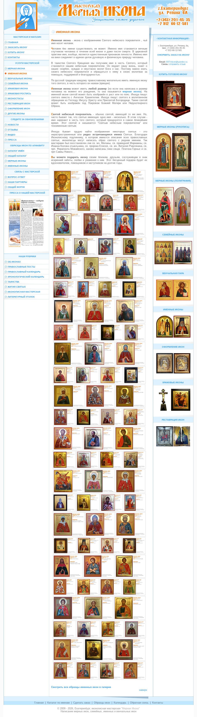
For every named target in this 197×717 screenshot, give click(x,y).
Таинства (13, 282)
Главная (13, 42)
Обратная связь (139, 702)
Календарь (120, 702)
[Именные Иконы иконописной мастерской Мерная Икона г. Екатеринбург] (68, 192)
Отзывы (13, 130)
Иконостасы (15, 98)
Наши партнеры (17, 182)
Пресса (12, 140)
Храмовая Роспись (19, 93)
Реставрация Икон (19, 103)
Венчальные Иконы (20, 78)
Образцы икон (102, 702)
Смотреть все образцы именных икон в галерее (81, 687)
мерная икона (132, 91)
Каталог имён (16, 151)
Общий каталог (17, 156)
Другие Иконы (16, 113)
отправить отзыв (177, 64)
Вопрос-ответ (16, 177)
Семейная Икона (18, 83)
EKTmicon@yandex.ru (176, 62)
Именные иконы (18, 166)
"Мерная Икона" (130, 708)
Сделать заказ (81, 702)
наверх (143, 690)
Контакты (14, 57)
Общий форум (16, 187)
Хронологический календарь (26, 277)
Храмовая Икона (18, 88)
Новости (13, 125)
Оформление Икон (19, 108)
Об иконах (14, 262)
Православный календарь (24, 272)
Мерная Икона (16, 68)
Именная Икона (17, 73)
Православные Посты (21, 267)
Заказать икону (17, 47)
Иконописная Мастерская (24, 292)
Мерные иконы (17, 161)
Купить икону (16, 52)
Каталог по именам (58, 702)
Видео (11, 135)
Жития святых (17, 287)
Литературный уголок (21, 297)
